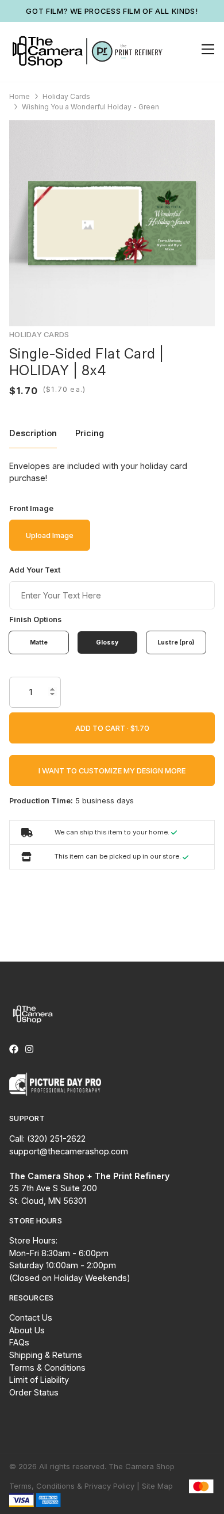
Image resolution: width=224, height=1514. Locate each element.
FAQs (19, 1342)
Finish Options (35, 619)
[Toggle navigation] (205, 49)
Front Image (31, 508)
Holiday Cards (66, 96)
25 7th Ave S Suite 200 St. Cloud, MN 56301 (89, 1188)
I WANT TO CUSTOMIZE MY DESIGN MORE (112, 770)
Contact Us (30, 1317)
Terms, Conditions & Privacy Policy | (74, 1485)
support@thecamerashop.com (68, 1151)
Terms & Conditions (47, 1367)
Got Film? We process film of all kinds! (112, 11)
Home (19, 96)
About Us (27, 1330)
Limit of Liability (39, 1380)
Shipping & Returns (45, 1355)
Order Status (34, 1392)
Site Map (157, 1485)
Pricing (89, 433)
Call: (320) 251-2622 (47, 1138)
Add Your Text (34, 570)
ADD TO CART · (102, 728)
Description (33, 433)
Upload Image (50, 535)
